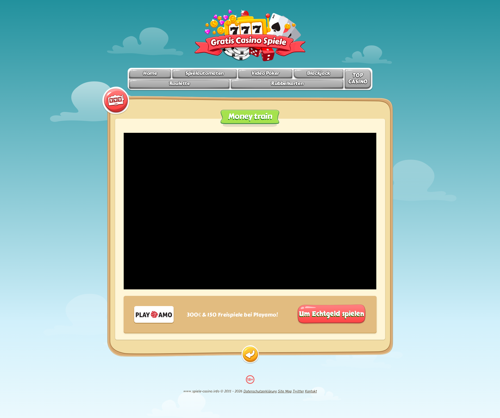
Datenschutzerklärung (260, 391)
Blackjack (318, 73)
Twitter (298, 391)
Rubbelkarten (287, 83)
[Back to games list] (250, 354)
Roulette (179, 83)
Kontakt (311, 391)
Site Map (285, 391)
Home (150, 73)
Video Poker (265, 73)
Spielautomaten (204, 73)
